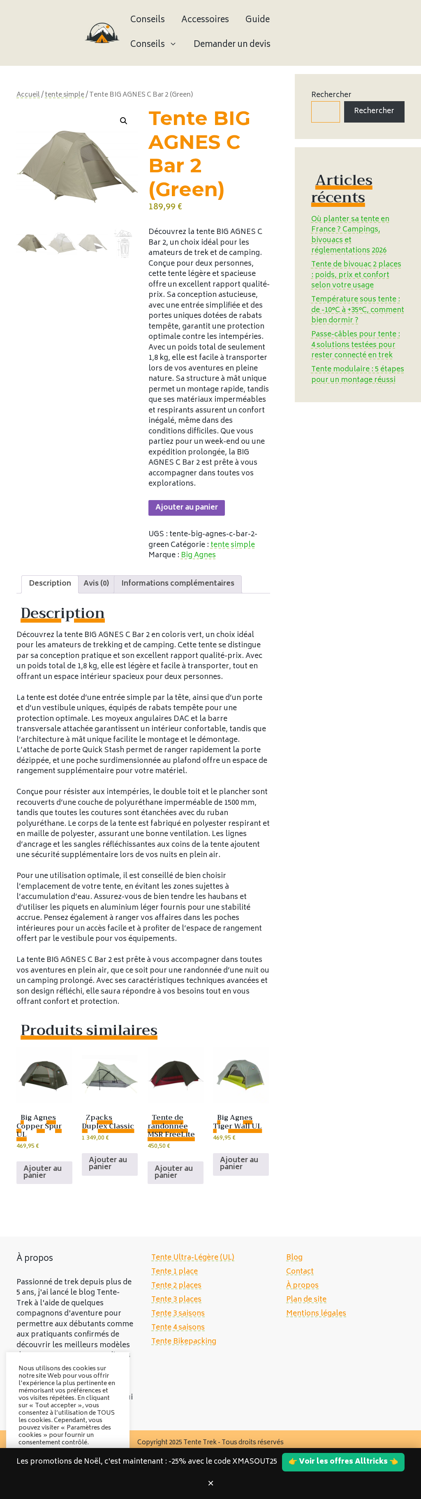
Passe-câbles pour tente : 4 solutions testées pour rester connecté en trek (355, 345)
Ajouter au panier (186, 508)
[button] (123, 121)
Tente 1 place (174, 1272)
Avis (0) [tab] (96, 584)
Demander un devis (232, 45)
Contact (300, 1272)
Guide (257, 20)
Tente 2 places (176, 1286)
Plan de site (306, 1300)
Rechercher (331, 95)
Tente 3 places (176, 1300)
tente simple (64, 95)
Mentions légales (316, 1314)
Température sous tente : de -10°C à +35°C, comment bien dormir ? (357, 310)
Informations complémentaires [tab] (177, 584)
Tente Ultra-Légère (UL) (192, 1258)
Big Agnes (198, 555)
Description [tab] (50, 584)
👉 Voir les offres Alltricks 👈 (343, 1462)
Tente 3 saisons (178, 1314)
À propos (302, 1286)
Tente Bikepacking (183, 1342)
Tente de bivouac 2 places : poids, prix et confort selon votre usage (356, 275)
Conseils (147, 20)
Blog (294, 1258)
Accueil (28, 95)
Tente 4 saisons (178, 1328)
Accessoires (205, 20)
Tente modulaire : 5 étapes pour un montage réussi (357, 375)
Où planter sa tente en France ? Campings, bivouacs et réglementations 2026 (350, 235)
